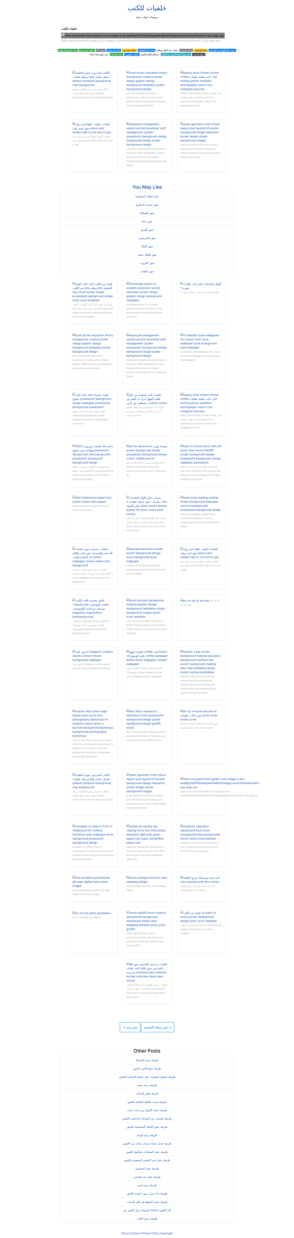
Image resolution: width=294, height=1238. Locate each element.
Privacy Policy (150, 1233)
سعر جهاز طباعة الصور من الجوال (176, 54)
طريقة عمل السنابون (147, 1168)
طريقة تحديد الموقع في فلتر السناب (147, 1201)
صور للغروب (147, 263)
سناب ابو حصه (116, 54)
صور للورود (147, 229)
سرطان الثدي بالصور (150, 54)
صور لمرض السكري (147, 204)
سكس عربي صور (86, 50)
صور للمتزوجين (147, 238)
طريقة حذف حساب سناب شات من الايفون (147, 1143)
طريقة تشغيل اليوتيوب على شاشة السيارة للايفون (147, 1076)
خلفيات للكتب (147, 8)
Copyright (166, 1233)
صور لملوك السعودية (147, 196)
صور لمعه (147, 221)
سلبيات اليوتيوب (132, 54)
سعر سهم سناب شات (98, 54)
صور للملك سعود (147, 254)
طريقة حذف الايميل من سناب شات (147, 1110)
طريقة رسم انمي (147, 1185)
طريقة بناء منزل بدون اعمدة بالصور (147, 1193)
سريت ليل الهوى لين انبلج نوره (222, 50)
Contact (135, 1233)
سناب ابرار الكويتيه (146, 50)
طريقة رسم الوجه (147, 1135)
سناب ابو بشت (201, 50)
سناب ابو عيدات (113, 50)
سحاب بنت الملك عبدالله (167, 50)
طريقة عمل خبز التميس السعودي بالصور (147, 1160)
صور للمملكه (147, 213)
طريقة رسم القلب (147, 1218)
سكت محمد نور (129, 50)
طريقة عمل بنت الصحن (147, 1176)
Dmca (125, 1233)
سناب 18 (101, 50)
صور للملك (147, 246)
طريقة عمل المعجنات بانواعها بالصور (147, 1151)
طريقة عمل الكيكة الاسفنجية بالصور (147, 1126)
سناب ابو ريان (186, 50)
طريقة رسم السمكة (147, 1060)
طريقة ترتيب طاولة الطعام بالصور (147, 1101)
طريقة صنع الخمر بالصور (147, 1068)
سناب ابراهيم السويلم (68, 50)
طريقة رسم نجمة (147, 1085)
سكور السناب (199, 54)
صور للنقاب (147, 271)
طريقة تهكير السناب (147, 1093)
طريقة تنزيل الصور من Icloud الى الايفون (147, 1210)
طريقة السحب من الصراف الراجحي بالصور (147, 1118)
